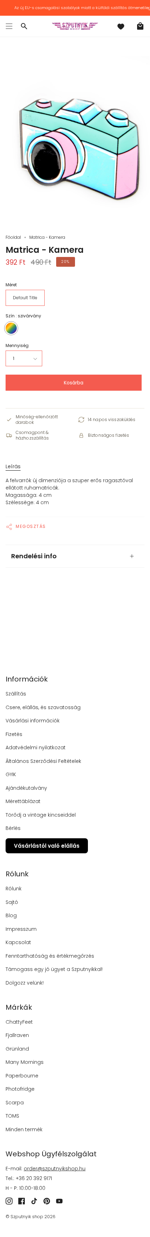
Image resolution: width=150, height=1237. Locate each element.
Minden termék (24, 1129)
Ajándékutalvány (26, 788)
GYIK (11, 774)
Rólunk (14, 888)
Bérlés (13, 828)
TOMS (12, 1115)
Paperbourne (22, 1075)
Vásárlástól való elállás (47, 845)
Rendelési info (34, 556)
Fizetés (14, 734)
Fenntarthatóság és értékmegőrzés (50, 955)
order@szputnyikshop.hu (54, 1168)
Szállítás (16, 693)
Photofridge (20, 1088)
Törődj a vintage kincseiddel (41, 814)
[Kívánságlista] (121, 26)
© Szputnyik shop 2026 (30, 1217)
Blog (11, 915)
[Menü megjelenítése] (9, 26)
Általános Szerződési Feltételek (43, 761)
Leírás (13, 466)
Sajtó (12, 902)
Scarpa (15, 1102)
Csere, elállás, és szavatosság (43, 707)
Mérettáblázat (23, 801)
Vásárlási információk (33, 720)
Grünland (17, 1048)
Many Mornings (25, 1062)
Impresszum (21, 929)
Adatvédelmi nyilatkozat (36, 747)
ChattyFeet (19, 1021)
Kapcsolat (18, 942)
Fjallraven (17, 1035)
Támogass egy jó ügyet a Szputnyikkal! (54, 969)
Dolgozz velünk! (25, 982)
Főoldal (13, 237)
